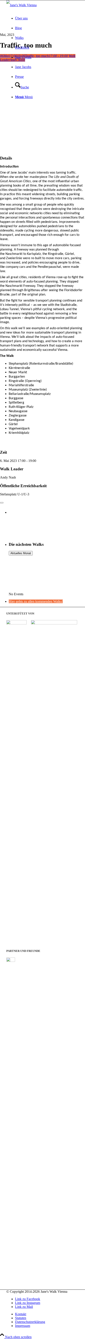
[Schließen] (1, 502)
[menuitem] (47, 18)
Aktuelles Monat (20, 553)
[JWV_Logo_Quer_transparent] (21, 5)
